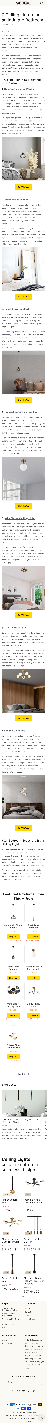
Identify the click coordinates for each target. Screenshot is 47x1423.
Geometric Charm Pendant (20, 89)
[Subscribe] (39, 1382)
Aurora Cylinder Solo (10, 1279)
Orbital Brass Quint (16, 627)
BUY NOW (23, 187)
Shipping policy (34, 1418)
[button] (4, 3)
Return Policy (8, 1324)
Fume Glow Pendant (17, 308)
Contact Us (7, 1344)
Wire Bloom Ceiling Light (20, 518)
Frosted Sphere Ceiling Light (22, 412)
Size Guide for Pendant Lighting (9, 1309)
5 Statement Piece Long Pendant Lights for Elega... (20, 1121)
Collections (30, 1312)
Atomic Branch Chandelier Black (33, 1201)
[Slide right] (28, 1148)
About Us (6, 1340)
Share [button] (6, 31)
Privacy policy (24, 1421)
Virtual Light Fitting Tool (10, 1320)
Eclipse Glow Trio (14, 730)
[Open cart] (41, 1417)
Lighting (28, 1315)
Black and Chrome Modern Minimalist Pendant (34, 1281)
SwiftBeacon (21, 1412)
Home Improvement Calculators (10, 1314)
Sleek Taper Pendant (17, 199)
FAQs (4, 1328)
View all (23, 1297)
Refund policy (19, 1415)
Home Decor (30, 1319)
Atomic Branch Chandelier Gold (11, 1240)
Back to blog (24, 1074)
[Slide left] (18, 1148)
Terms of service (35, 1415)
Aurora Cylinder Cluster (32, 1240)
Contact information (16, 1418)
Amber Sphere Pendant (9, 1201)
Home (27, 1308)
